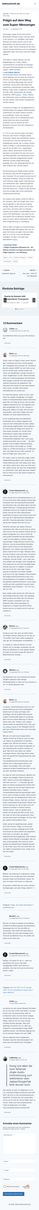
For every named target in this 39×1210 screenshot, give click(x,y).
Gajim (31, 439)
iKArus (12, 626)
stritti (11, 1001)
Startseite (6, 13)
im (11, 257)
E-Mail (7, 1170)
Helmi (7, 29)
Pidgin (21, 37)
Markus (12, 670)
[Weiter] (33, 300)
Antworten (7, 343)
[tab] (15, 309)
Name (6, 1161)
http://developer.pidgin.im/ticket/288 (16, 1107)
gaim (5, 257)
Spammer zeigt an (8, 272)
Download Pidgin (10, 245)
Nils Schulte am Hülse (13, 302)
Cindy (11, 329)
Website (7, 1179)
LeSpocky (13, 1058)
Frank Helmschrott (17, 490)
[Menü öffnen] (35, 3)
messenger (7, 261)
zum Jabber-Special (12, 72)
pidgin (15, 261)
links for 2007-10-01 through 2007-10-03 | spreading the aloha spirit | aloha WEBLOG (18, 990)
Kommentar (8, 1135)
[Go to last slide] (5, 300)
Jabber (18, 95)
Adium (15, 239)
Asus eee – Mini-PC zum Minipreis (29, 273)
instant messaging (19, 257)
